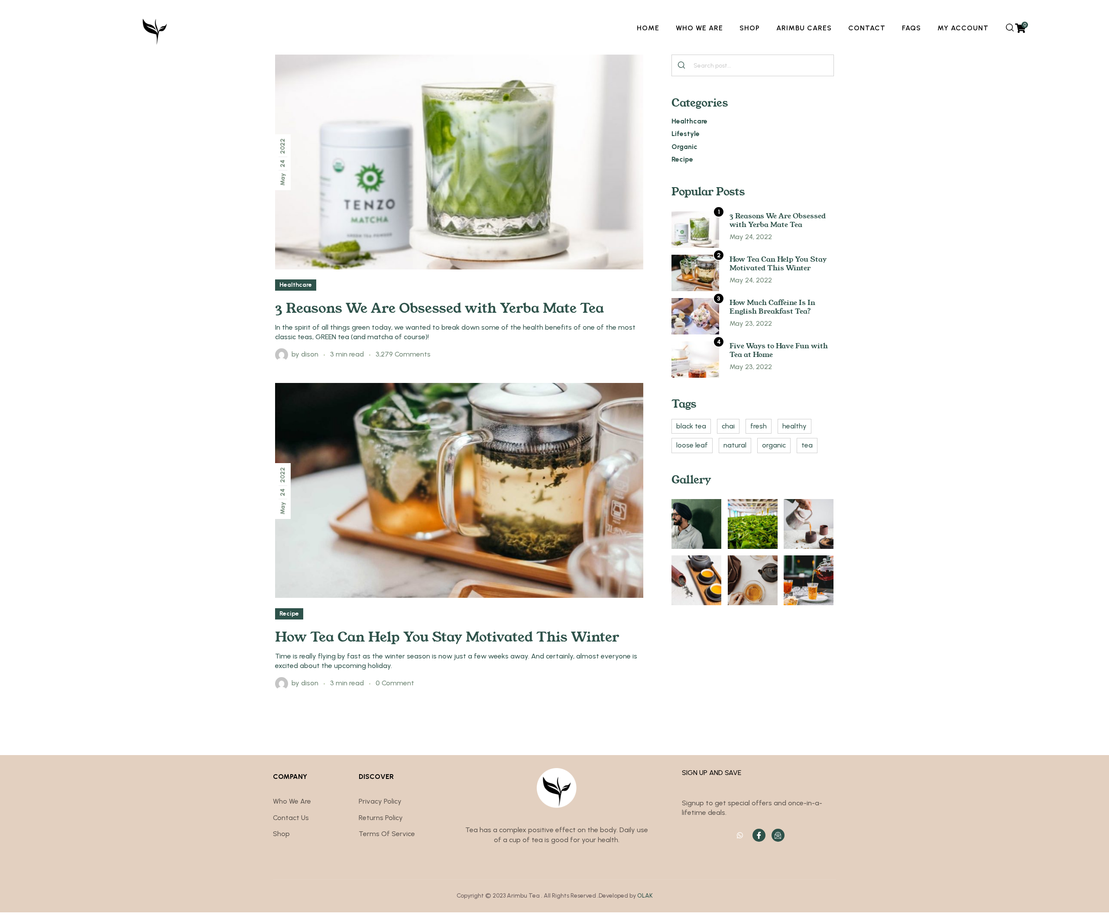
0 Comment (395, 683)
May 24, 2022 (751, 237)
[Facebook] (758, 835)
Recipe (289, 613)
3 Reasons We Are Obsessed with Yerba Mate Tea (439, 307)
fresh (758, 426)
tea (807, 445)
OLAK (645, 895)
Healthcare (295, 285)
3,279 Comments (403, 354)
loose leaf (692, 445)
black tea (691, 426)
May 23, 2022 (751, 323)
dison (309, 354)
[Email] (778, 835)
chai (728, 426)
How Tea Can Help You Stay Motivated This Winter (447, 636)
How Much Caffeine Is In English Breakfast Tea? (772, 306)
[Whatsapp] (739, 835)
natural (734, 445)
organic (774, 445)
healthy (794, 426)
